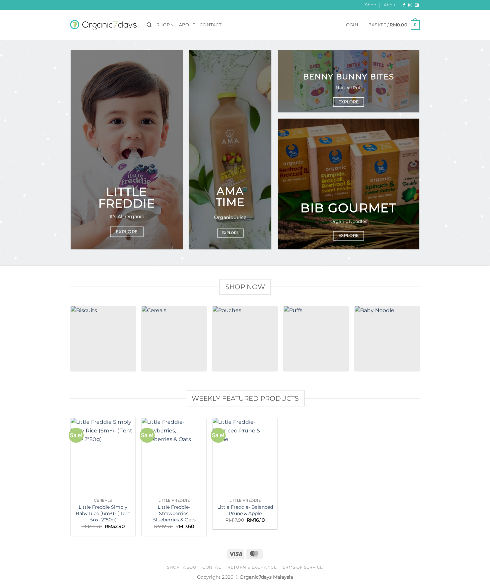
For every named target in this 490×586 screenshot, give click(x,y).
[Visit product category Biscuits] (103, 338)
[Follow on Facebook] (404, 5)
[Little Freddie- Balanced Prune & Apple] (245, 456)
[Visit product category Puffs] (316, 338)
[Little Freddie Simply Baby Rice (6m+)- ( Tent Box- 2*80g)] (103, 456)
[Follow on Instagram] (410, 5)
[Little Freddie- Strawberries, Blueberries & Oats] (174, 456)
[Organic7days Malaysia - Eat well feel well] (103, 25)
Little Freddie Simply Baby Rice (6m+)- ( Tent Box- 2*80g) (103, 513)
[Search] (149, 25)
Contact (210, 24)
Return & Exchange (252, 567)
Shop (370, 4)
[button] (350, 25)
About (390, 4)
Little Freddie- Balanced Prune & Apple (245, 510)
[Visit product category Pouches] (245, 338)
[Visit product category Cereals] (174, 338)
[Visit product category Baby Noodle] (387, 338)
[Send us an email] (417, 5)
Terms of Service (301, 567)
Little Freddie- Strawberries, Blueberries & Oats (174, 513)
